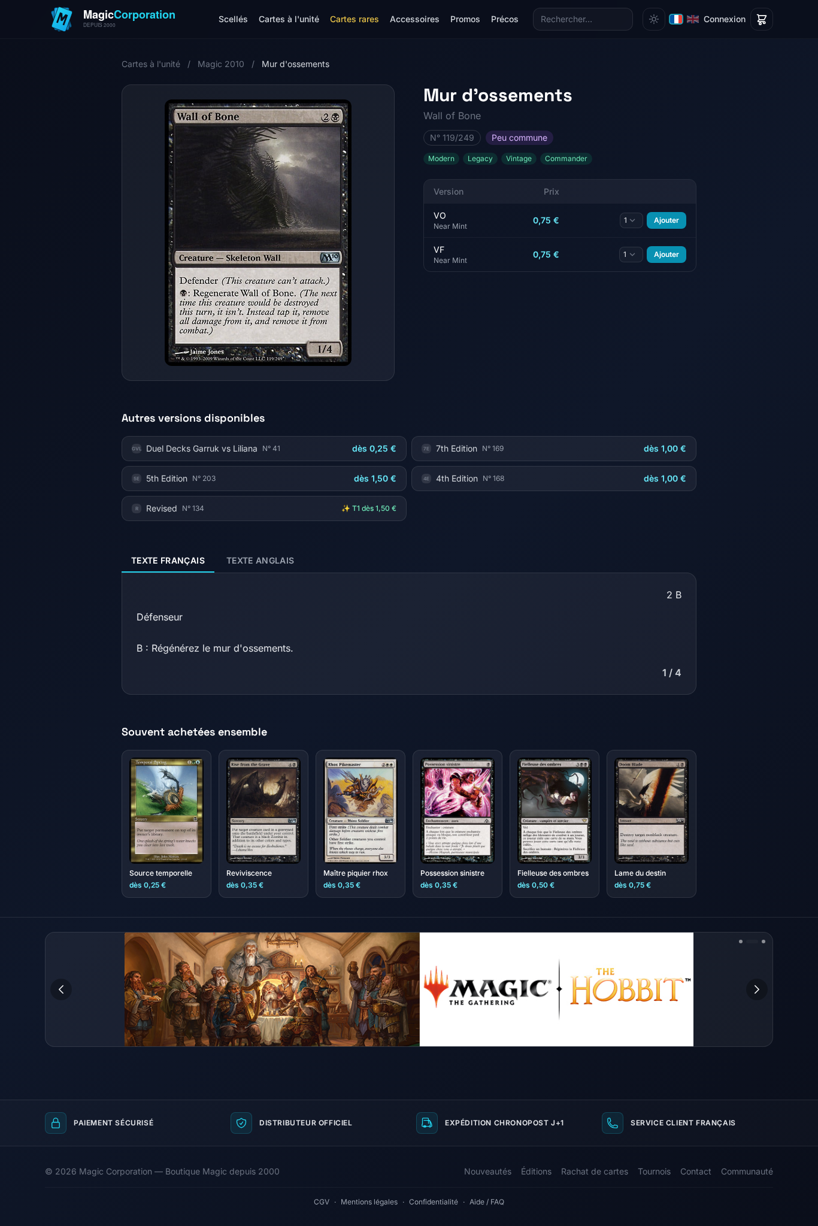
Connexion (725, 19)
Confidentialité (433, 1201)
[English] (693, 19)
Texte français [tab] (168, 560)
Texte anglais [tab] (260, 560)
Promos (465, 19)
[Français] (676, 19)
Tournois (654, 1171)
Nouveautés (487, 1171)
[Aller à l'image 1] (741, 941)
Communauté (747, 1171)
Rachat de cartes (594, 1171)
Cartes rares (354, 19)
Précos (505, 19)
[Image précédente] (61, 989)
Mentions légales (369, 1201)
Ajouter (666, 220)
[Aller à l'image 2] (752, 941)
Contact (695, 1171)
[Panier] (761, 19)
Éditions (536, 1171)
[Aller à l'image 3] (763, 941)
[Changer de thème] (654, 19)
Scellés (233, 19)
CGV (321, 1201)
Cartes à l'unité (289, 19)
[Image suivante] (757, 989)
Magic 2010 (221, 64)
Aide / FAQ (486, 1201)
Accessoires (415, 19)
